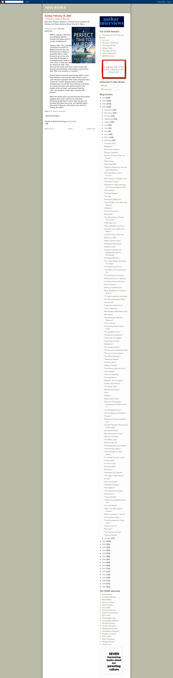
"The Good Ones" (111, 387)
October (107, 116)
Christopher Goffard (110, 621)
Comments (107, 89)
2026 (104, 98)
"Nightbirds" (108, 344)
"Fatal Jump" (109, 161)
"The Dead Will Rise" (112, 258)
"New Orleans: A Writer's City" (115, 179)
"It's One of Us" (110, 463)
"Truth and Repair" (111, 193)
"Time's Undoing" (111, 308)
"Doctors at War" (110, 238)
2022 (104, 541)
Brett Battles (107, 600)
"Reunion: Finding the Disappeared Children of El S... (115, 404)
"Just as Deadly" (110, 497)
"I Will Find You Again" (113, 338)
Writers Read (107, 48)
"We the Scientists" (111, 437)
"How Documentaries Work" (115, 299)
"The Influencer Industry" (113, 491)
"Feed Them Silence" (112, 149)
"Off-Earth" (108, 208)
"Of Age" (107, 479)
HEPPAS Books (108, 56)
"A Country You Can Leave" (114, 457)
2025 (104, 101)
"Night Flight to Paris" (112, 241)
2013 (104, 569)
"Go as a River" (110, 323)
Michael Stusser (108, 623)
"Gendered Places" (111, 431)
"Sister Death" (109, 371)
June (106, 128)
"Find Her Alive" (110, 362)
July (106, 125)
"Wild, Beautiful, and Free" (114, 226)
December (108, 110)
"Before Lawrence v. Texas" (114, 514)
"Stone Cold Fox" (110, 526)
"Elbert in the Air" (111, 443)
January (107, 538)
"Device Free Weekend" (113, 288)
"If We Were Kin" (110, 223)
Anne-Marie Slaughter (110, 631)
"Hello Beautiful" (110, 164)
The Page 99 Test (109, 45)
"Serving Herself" (110, 535)
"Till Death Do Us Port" (113, 267)
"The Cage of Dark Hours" (114, 476)
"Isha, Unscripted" (111, 482)
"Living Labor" (109, 460)
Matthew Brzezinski (110, 629)
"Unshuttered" (109, 488)
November (108, 113)
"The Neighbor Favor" (112, 332)
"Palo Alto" (108, 529)
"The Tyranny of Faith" (112, 532)
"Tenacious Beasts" (111, 359)
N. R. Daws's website (57, 111)
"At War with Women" (112, 384)
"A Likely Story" (110, 143)
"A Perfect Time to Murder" (57, 19)
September (108, 119)
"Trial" (106, 393)
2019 (104, 550)
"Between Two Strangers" (114, 380)
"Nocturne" (108, 470)
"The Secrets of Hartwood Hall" (116, 350)
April (106, 134)
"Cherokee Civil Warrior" (113, 473)
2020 (104, 547)
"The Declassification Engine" (115, 446)
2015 (104, 562)
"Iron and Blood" (110, 506)
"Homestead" (109, 302)
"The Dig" (107, 196)
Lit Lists (105, 40)
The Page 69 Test (109, 51)
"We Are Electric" (110, 285)
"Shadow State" (110, 247)
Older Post (91, 129)
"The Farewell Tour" (111, 211)
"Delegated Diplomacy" (113, 244)
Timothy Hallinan (109, 597)
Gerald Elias (107, 594)
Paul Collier (107, 636)
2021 (104, 544)
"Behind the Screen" (112, 390)
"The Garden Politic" (112, 347)
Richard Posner (108, 642)
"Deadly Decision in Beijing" (115, 278)
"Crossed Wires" (110, 377)
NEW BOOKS (55, 7)
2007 (104, 587)
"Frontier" (107, 416)
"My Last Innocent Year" (113, 434)
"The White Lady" (110, 440)
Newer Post (49, 129)
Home (70, 129)
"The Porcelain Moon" (112, 449)
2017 (104, 556)
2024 (104, 104)
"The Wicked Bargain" (112, 356)
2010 (104, 578)
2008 (104, 584)
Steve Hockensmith (109, 613)
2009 (104, 581)
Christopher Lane (109, 618)
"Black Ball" (108, 214)
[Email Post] (70, 123)
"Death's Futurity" (111, 365)
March (107, 137)
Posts (105, 86)
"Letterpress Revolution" (113, 305)
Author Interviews (109, 53)
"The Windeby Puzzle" (112, 410)
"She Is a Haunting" (111, 374)
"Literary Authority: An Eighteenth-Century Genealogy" (112, 252)
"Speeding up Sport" (112, 341)
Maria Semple (107, 605)
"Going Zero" (109, 494)
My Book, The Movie (110, 43)
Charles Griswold (109, 626)
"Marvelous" (108, 314)
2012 (104, 572)
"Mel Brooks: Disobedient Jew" (116, 311)
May (106, 131)
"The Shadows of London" (114, 275)
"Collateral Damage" (112, 485)
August (107, 122)
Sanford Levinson (109, 634)
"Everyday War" (110, 466)
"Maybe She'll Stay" (111, 399)
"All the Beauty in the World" (115, 413)
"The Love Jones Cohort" (113, 353)
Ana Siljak (106, 608)
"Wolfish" (107, 396)
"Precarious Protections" (113, 335)
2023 (104, 107)
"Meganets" (108, 146)
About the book (51, 29)
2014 (104, 565)
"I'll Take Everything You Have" (116, 296)
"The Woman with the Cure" (115, 368)
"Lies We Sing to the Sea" (114, 235)
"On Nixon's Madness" (112, 199)
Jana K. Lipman (108, 602)
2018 (104, 553)
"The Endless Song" (112, 517)
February (108, 140)
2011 (104, 575)
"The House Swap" (111, 182)
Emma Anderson (109, 610)
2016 (104, 559)
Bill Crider (106, 615)
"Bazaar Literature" (111, 152)
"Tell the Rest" (109, 190)
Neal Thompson (108, 639)
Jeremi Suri (106, 644)
